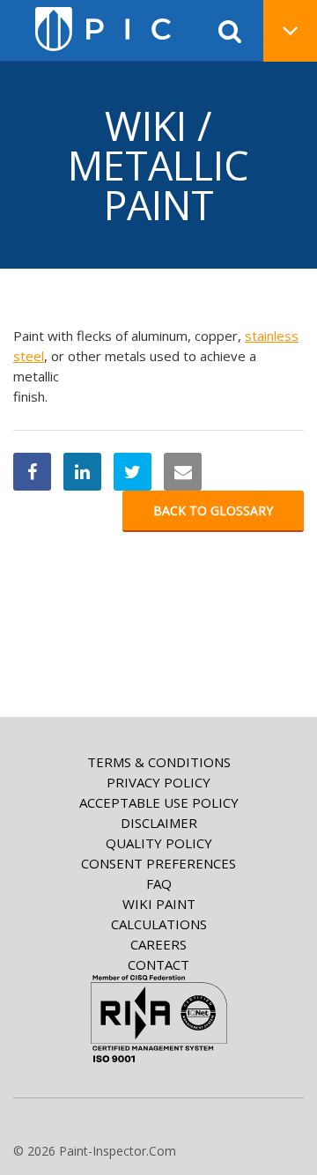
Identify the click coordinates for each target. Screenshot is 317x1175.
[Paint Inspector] (103, 29)
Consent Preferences (158, 863)
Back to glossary (213, 510)
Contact (158, 964)
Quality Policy (159, 843)
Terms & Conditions (159, 762)
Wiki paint (158, 904)
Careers (158, 944)
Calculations (159, 924)
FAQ (159, 883)
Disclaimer (159, 822)
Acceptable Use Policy (159, 802)
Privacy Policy (158, 782)
